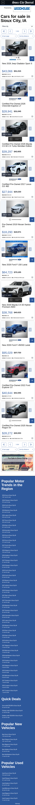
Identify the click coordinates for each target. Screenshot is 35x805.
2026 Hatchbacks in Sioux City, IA (11, 656)
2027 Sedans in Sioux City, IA (9, 681)
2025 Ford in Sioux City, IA (9, 571)
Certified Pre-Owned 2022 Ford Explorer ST (16, 386)
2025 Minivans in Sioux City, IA (10, 651)
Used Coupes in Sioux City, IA (9, 799)
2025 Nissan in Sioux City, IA (9, 626)
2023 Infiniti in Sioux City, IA (9, 641)
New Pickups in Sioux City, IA (9, 740)
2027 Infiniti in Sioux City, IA (9, 586)
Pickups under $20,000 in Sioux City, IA (12, 711)
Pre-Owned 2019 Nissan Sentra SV (16, 225)
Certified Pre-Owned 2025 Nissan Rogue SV (17, 427)
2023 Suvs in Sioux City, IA (9, 541)
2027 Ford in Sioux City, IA (9, 546)
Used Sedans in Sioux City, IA (9, 784)
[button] (3, 48)
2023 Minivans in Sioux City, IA (10, 676)
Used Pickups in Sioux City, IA (10, 779)
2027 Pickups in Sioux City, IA (10, 561)
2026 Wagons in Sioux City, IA (10, 551)
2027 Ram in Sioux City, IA (9, 596)
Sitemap (17, 803)
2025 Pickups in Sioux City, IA (10, 591)
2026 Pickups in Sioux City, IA (10, 501)
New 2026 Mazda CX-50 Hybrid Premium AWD (16, 306)
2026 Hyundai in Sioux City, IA (10, 531)
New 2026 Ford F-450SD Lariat (16, 345)
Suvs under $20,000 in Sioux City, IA (11, 706)
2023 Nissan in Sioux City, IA (9, 581)
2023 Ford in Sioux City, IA (9, 576)
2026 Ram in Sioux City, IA (9, 526)
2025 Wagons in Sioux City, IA (10, 666)
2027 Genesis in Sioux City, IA (10, 611)
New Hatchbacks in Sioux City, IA (10, 755)
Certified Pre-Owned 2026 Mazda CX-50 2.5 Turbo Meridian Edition (17, 145)
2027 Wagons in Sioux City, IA (10, 646)
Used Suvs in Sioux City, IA (9, 774)
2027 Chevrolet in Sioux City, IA (10, 601)
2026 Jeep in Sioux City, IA (9, 516)
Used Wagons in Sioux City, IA (10, 794)
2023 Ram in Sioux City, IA (9, 631)
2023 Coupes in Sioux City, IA (9, 686)
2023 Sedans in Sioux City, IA (9, 661)
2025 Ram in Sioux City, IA (9, 636)
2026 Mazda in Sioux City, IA (9, 511)
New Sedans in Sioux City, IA (9, 750)
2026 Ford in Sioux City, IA (9, 506)
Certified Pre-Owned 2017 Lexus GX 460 (16, 185)
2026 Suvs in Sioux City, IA (9, 496)
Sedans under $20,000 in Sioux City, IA (12, 716)
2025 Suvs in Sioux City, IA (9, 536)
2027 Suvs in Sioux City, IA (9, 521)
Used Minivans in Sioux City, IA (10, 789)
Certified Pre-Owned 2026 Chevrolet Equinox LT (13, 105)
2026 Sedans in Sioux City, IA (9, 556)
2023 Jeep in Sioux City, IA (9, 621)
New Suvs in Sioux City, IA (9, 735)
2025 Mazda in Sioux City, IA (9, 606)
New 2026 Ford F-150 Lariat (14, 265)
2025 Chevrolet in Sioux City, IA (10, 616)
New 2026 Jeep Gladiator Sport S (17, 63)
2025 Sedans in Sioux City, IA (9, 671)
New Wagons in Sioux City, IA (9, 745)
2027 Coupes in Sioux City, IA (9, 691)
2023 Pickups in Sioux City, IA (10, 566)
